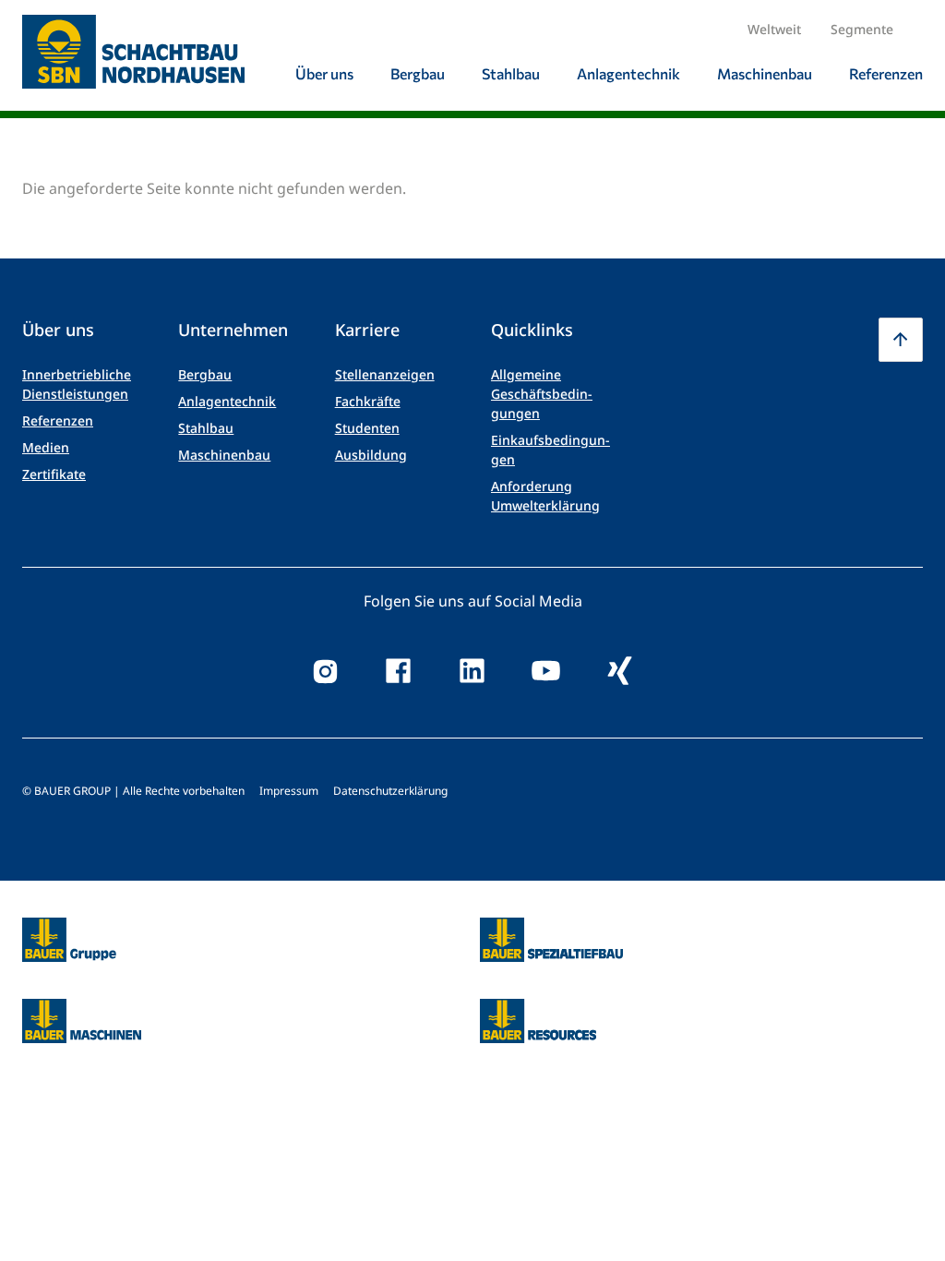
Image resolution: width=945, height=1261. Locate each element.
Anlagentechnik (227, 401)
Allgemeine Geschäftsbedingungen (541, 394)
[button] (901, 340)
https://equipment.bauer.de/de (81, 1010)
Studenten (367, 428)
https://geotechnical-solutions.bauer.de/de (551, 940)
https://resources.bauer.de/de (538, 1010)
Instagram (324, 671)
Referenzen (57, 420)
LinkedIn (472, 671)
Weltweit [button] (774, 29)
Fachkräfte (368, 401)
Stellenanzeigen (385, 374)
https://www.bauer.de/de (69, 929)
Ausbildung (371, 454)
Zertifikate (54, 474)
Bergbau (205, 374)
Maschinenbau (224, 454)
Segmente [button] (862, 29)
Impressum (288, 791)
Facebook (398, 671)
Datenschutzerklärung (390, 791)
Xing (620, 671)
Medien (45, 447)
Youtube (546, 671)
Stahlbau (205, 428)
